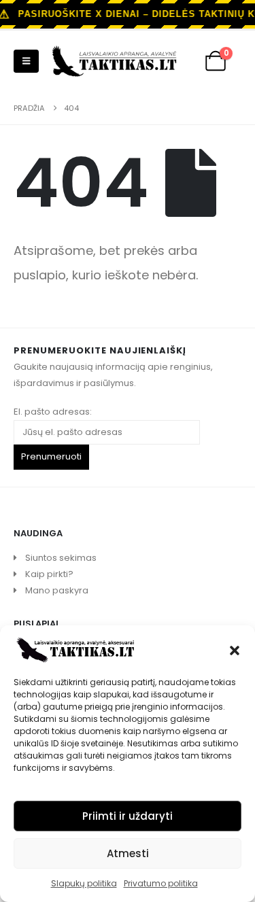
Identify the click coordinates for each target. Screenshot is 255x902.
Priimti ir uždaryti (127, 816)
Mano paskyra (56, 590)
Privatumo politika (161, 883)
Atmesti (128, 853)
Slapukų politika (84, 883)
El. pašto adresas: (53, 411)
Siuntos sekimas (61, 557)
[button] (234, 649)
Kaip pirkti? (49, 574)
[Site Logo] (114, 61)
